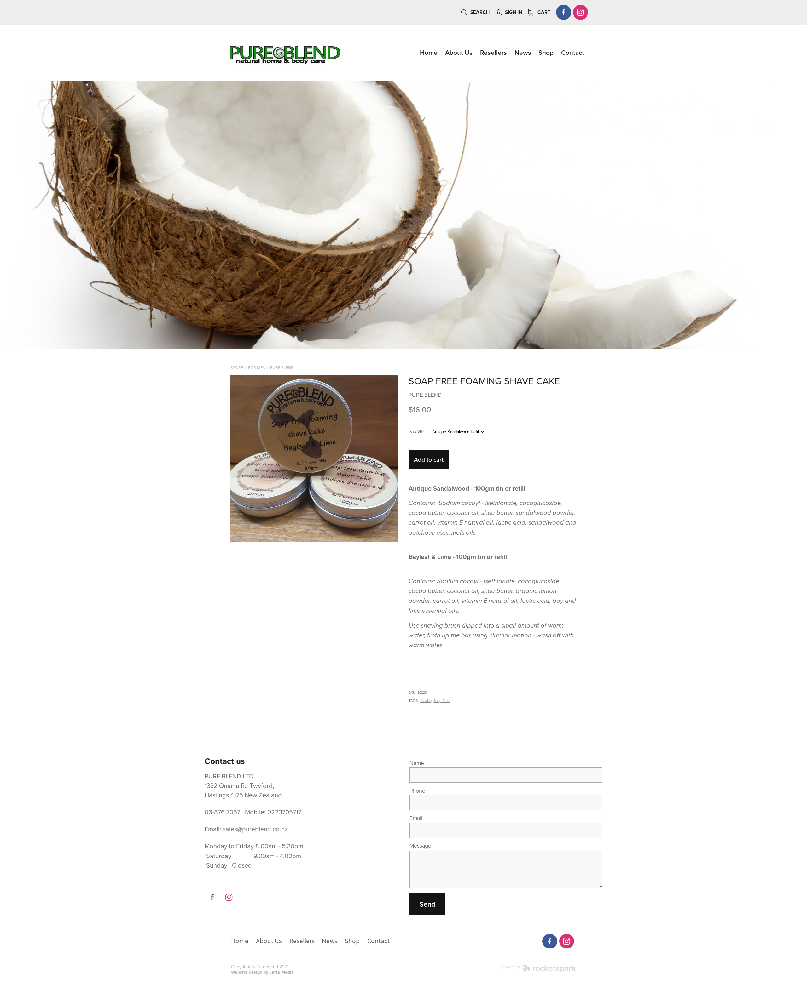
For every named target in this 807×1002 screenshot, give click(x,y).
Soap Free (441, 701)
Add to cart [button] (429, 459)
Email (415, 818)
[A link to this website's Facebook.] (563, 12)
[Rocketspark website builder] (538, 969)
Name (416, 763)
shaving (426, 701)
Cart (543, 12)
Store (236, 367)
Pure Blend (282, 367)
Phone (417, 791)
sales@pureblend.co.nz (255, 829)
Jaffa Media (282, 972)
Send (427, 904)
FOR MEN (256, 367)
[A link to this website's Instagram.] (580, 12)
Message (420, 846)
